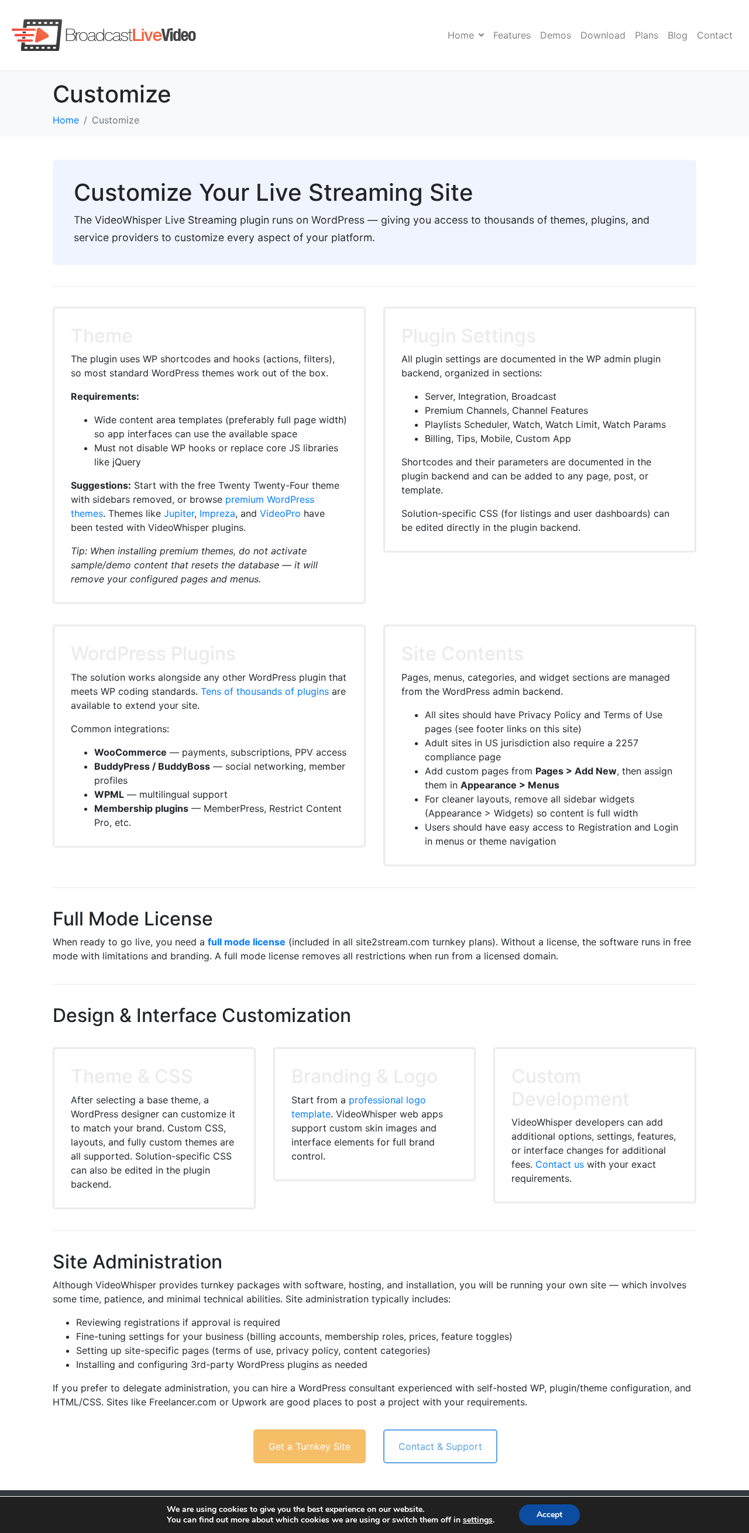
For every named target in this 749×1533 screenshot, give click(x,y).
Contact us (559, 1164)
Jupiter (179, 513)
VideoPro (280, 513)
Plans (646, 35)
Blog (678, 35)
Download (603, 35)
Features (512, 35)
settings (478, 1520)
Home (461, 35)
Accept (549, 1514)
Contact (715, 35)
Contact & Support (440, 1446)
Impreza (217, 513)
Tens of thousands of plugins (265, 691)
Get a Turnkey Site (310, 1446)
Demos (555, 35)
